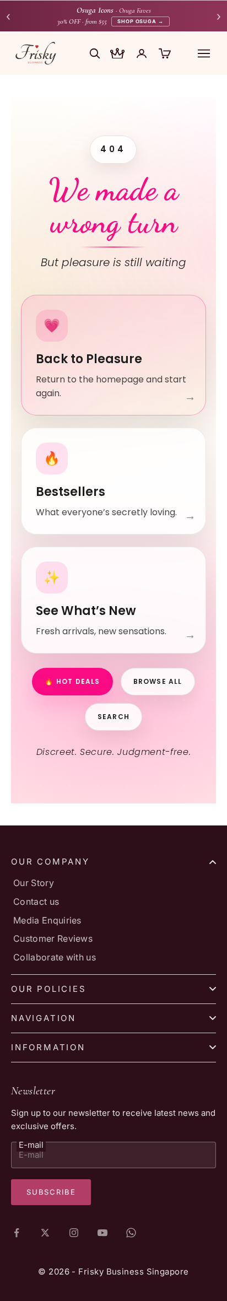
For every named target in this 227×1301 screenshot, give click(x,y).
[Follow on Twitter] (45, 1232)
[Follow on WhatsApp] (131, 1232)
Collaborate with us (54, 957)
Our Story (33, 882)
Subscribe (50, 1191)
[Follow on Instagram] (73, 1232)
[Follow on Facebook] (16, 1232)
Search (113, 716)
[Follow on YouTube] (102, 1232)
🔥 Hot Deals (72, 681)
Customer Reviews (53, 938)
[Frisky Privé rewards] (117, 54)
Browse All (157, 681)
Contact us (36, 901)
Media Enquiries (47, 920)
